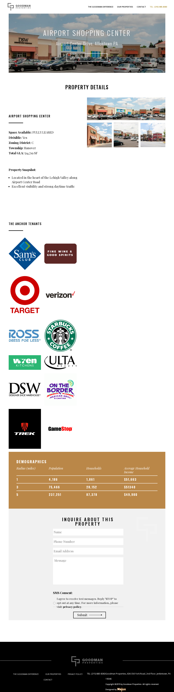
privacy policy (72, 606)
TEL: (158, 7)
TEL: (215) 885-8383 (96, 673)
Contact (141, 7)
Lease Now (80, 57)
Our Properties (125, 7)
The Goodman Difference (100, 7)
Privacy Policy (75, 674)
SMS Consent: (63, 593)
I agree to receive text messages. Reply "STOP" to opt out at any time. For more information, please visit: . (87, 602)
